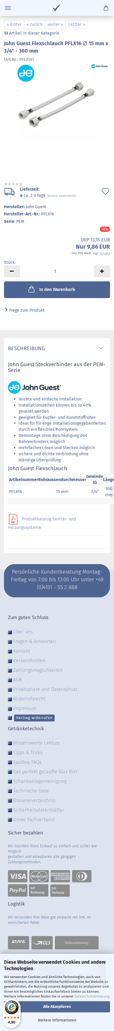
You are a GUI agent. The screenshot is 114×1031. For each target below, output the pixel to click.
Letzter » (76, 24)
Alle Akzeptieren (57, 1006)
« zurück (34, 24)
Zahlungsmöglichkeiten (38, 670)
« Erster (14, 24)
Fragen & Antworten (34, 641)
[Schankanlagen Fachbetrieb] (57, 8)
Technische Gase (31, 791)
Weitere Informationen (57, 1020)
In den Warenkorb (57, 289)
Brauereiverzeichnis (34, 800)
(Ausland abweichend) (61, 196)
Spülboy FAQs (27, 762)
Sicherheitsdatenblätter (38, 810)
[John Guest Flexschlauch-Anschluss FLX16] (57, 102)
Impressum (24, 708)
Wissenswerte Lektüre (36, 743)
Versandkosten (29, 660)
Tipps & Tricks (27, 752)
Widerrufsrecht (29, 699)
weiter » (55, 24)
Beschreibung (26, 348)
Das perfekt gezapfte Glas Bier (45, 772)
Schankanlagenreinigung (40, 781)
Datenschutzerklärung (91, 996)
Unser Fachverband (34, 820)
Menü (8, 8)
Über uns (23, 632)
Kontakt (21, 651)
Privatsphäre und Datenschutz (45, 689)
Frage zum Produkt (27, 310)
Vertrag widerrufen (34, 718)
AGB (17, 680)
